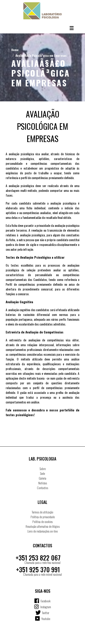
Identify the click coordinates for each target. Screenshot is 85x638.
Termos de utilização (42, 512)
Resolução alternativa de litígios (43, 526)
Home (15, 49)
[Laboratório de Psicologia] (42, 10)
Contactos (42, 487)
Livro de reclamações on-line (42, 531)
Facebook (46, 600)
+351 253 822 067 (38, 557)
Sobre (43, 468)
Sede (42, 473)
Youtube (45, 618)
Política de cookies (42, 521)
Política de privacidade (43, 516)
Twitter (45, 612)
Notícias (42, 482)
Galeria (42, 478)
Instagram (45, 606)
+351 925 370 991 (38, 569)
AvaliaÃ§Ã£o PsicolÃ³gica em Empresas (40, 55)
